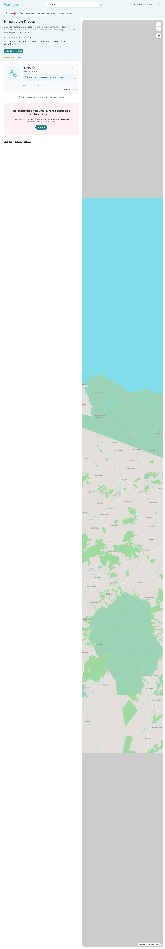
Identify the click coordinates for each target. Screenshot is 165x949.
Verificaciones (47, 13)
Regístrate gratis (13, 51)
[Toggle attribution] (160, 944)
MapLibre (142, 944)
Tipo (11, 13)
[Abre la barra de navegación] (159, 4)
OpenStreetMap (153, 944)
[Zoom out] (158, 28)
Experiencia (28, 13)
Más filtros (66, 13)
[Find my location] (158, 35)
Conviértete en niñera (142, 4)
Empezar (41, 127)
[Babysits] (11, 4)
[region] (122, 483)
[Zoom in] (158, 24)
